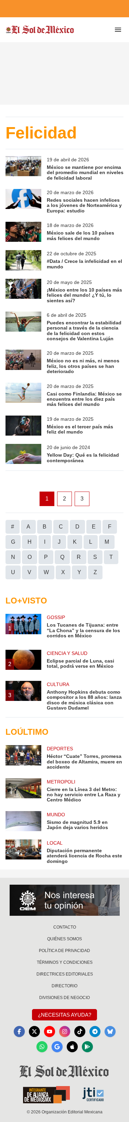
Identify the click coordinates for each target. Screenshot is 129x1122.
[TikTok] (79, 1031)
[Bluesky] (110, 1031)
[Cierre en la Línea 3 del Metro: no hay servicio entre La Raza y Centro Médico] (23, 790)
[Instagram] (64, 1031)
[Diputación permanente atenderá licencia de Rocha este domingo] (23, 851)
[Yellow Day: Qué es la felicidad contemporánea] (23, 454)
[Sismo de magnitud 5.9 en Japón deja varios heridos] (23, 821)
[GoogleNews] (57, 1046)
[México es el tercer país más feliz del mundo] (23, 426)
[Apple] (72, 1046)
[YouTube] (49, 1031)
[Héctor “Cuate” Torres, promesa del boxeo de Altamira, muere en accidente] (23, 757)
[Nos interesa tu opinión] (65, 900)
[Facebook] (19, 1031)
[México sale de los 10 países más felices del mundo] (23, 232)
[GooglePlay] (87, 1046)
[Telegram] (94, 1031)
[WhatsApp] (41, 1046)
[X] (34, 1031)
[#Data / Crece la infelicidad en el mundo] (23, 260)
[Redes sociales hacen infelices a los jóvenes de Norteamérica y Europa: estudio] (23, 201)
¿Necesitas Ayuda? (64, 1015)
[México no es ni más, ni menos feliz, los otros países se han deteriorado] (23, 362)
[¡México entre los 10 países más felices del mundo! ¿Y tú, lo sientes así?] (23, 291)
